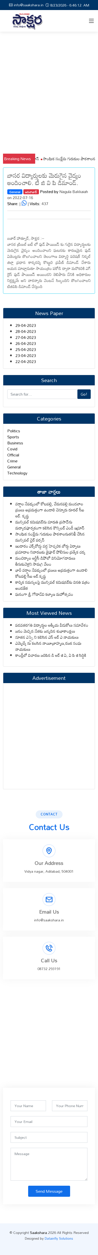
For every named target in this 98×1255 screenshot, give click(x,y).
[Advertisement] (49, 93)
